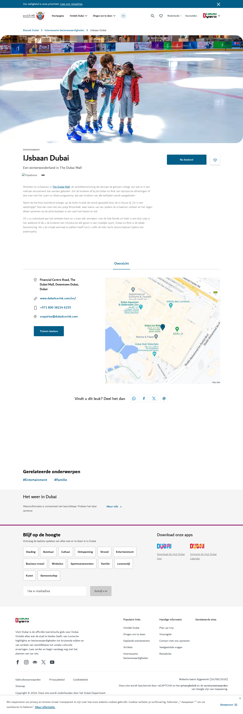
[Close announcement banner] (218, 4)
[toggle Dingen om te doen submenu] (114, 16)
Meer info (112, 506)
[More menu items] (123, 16)
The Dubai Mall (61, 186)
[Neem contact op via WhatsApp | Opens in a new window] (134, 398)
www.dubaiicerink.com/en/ (58, 298)
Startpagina (58, 16)
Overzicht (121, 264)
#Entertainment (35, 480)
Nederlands (173, 16)
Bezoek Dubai (31, 30)
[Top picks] (161, 16)
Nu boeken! (186, 159)
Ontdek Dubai (77, 16)
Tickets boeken (49, 331)
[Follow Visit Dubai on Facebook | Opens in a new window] (17, 662)
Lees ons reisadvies (71, 4)
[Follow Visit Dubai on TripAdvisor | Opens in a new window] (35, 662)
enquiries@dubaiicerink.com (59, 316)
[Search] (153, 16)
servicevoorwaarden (216, 685)
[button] (228, 705)
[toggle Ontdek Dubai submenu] (86, 16)
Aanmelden (191, 16)
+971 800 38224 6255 (55, 307)
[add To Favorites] (215, 160)
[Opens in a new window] (144, 398)
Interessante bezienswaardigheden (64, 30)
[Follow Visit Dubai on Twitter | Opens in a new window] (43, 662)
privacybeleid (188, 685)
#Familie (60, 480)
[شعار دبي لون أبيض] (22, 621)
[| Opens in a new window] (26, 662)
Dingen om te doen (102, 16)
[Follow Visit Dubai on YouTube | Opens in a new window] (52, 662)
